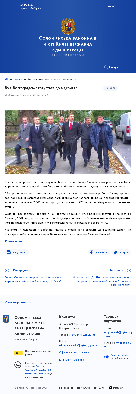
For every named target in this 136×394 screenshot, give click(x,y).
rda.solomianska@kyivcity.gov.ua (78, 345)
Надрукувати (19, 252)
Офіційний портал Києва (74, 352)
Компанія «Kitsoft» (120, 355)
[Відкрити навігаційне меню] (117, 7)
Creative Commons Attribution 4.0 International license (38, 370)
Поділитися (100, 252)
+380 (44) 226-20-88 (83, 335)
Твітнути (123, 252)
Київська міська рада (71, 360)
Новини (18, 79)
